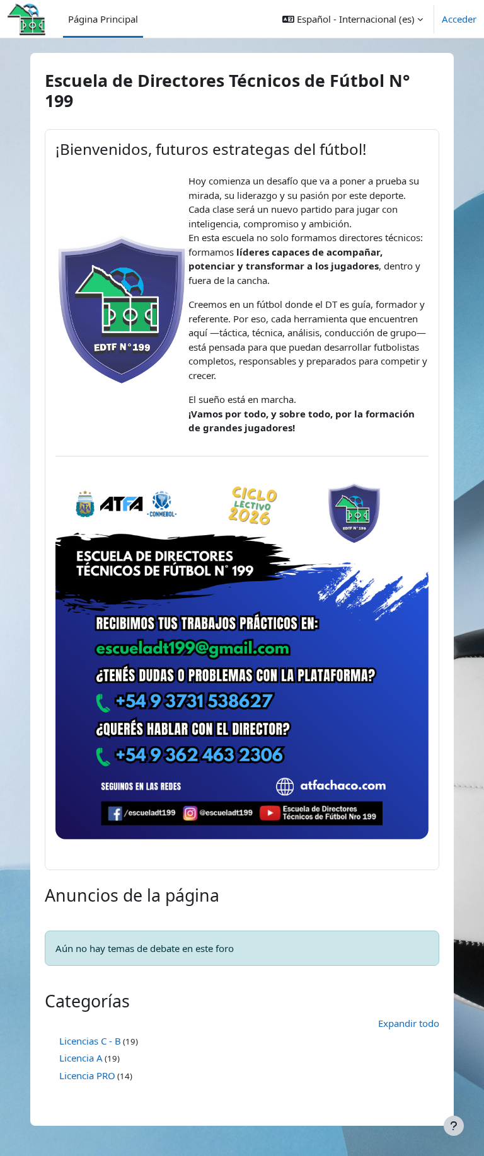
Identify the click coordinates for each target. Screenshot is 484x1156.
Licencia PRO (87, 1075)
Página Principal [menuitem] (103, 19)
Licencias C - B (90, 1040)
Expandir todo (408, 1023)
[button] (352, 19)
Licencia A (81, 1057)
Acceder (459, 19)
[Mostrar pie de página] (454, 1126)
